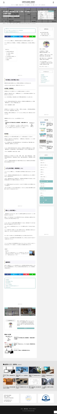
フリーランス (43, 190)
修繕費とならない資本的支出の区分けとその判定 (35, 376)
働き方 (42, 188)
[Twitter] (14, 36)
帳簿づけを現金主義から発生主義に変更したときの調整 (35, 387)
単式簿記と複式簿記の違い (10, 51)
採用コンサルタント (44, 181)
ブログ (7, 23)
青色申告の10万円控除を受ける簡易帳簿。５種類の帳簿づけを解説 (16, 123)
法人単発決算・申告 (9, 281)
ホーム (22, 408)
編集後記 (7, 59)
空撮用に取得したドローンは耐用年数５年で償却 (22, 376)
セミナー (7, 250)
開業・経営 (43, 162)
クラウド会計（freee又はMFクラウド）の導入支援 (14, 30)
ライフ (42, 202)
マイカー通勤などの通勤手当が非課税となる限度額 (48, 387)
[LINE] (32, 36)
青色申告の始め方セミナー (45, 80)
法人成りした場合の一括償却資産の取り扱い (22, 350)
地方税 (42, 174)
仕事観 (42, 195)
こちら (49, 35)
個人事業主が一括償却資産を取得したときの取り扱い (48, 376)
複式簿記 (8, 54)
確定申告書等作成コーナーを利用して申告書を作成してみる (50, 130)
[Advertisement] (19, 68)
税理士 (10, 23)
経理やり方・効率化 (15, 23)
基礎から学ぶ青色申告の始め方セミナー (12, 31)
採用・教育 (43, 183)
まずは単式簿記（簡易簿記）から (11, 56)
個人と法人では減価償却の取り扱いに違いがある (22, 387)
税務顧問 (7, 279)
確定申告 (42, 160)
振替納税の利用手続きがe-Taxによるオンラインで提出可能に (50, 136)
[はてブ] (20, 36)
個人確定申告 (8, 282)
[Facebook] (7, 36)
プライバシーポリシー (32, 408)
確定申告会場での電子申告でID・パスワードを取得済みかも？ (50, 148)
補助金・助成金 (43, 176)
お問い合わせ (8, 287)
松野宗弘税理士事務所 (31, 410)
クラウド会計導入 (9, 284)
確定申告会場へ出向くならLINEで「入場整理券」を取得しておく (50, 125)
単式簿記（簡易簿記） (10, 53)
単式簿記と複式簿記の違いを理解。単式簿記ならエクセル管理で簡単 (27, 23)
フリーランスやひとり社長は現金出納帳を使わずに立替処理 (9, 387)
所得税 (42, 169)
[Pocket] (26, 36)
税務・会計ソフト (44, 167)
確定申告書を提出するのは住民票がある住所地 (50, 142)
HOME (5, 23)
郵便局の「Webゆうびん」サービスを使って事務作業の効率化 (24, 345)
